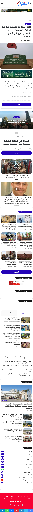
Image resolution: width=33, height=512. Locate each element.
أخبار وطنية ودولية (26, 454)
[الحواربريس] (22, 3)
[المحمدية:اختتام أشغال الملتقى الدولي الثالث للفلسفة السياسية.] (8, 255)
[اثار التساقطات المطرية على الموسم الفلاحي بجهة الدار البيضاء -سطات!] (24, 255)
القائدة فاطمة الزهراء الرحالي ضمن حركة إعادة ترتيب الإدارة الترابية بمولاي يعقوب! (9, 226)
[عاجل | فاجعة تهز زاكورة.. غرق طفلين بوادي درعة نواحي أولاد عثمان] (27, 431)
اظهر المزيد (17, 104)
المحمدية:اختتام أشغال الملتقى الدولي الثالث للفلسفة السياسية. (10, 262)
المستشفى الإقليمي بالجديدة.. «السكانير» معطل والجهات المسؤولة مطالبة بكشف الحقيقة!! (18, 406)
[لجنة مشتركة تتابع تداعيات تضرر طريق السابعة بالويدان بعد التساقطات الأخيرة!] (8, 236)
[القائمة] (2, 4)
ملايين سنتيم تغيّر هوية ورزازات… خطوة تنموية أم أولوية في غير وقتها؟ (16, 121)
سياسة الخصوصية (21, 498)
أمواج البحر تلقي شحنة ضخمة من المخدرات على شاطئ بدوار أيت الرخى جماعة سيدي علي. (12, 327)
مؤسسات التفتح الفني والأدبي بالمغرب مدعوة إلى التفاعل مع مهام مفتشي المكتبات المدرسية (12, 319)
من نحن (21, 501)
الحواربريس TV (27, 480)
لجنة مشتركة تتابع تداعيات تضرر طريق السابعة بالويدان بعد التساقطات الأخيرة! (8, 243)
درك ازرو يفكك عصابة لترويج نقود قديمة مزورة (12, 343)
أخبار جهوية (23, 20)
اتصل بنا (28, 498)
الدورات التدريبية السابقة (25, 477)
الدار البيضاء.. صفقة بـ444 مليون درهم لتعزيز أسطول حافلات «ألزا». (12, 423)
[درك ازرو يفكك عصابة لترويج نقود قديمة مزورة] (25, 345)
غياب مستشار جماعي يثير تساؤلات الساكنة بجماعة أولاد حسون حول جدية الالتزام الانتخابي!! (24, 244)
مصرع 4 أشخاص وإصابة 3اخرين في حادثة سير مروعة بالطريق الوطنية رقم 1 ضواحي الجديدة (12, 415)
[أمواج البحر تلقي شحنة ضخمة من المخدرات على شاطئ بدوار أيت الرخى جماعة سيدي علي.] (25, 328)
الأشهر (24, 313)
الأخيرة (9, 313)
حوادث (29, 456)
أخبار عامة (28, 467)
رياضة (29, 469)
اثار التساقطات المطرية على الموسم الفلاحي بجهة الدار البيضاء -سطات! (25, 262)
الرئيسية (28, 20)
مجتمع (29, 461)
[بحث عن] (31, 4)
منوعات (29, 474)
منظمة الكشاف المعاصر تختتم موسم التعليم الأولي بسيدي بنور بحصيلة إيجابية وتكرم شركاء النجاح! (12, 438)
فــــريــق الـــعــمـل (14, 501)
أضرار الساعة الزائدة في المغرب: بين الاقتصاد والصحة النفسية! (25, 226)
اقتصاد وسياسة (27, 472)
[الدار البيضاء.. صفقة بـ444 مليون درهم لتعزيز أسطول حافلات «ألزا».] (27, 424)
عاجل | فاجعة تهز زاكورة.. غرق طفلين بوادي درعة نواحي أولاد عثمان (13, 430)
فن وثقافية (28, 464)
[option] (16, 120)
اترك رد (16, 272)
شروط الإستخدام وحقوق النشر (9, 498)
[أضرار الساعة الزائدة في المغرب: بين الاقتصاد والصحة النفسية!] (24, 219)
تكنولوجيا (29, 482)
